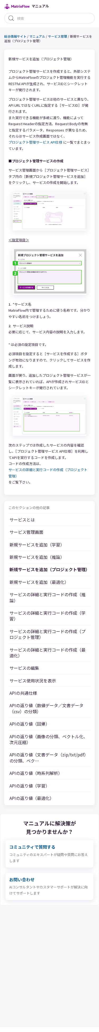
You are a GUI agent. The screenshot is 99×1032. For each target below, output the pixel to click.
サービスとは (22, 519)
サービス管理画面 (26, 532)
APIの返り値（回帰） (30, 724)
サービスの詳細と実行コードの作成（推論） (48, 597)
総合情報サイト (15, 36)
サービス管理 (57, 36)
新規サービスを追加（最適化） (39, 582)
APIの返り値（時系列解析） (36, 773)
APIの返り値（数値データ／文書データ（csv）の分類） (46, 708)
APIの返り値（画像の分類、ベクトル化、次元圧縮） (49, 739)
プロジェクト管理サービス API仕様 (35, 142)
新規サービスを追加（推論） (37, 557)
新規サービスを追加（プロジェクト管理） (49, 569)
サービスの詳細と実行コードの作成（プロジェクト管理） (48, 634)
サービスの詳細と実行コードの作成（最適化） (48, 653)
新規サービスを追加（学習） (37, 544)
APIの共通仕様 (23, 693)
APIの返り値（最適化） (32, 798)
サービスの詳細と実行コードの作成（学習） (48, 616)
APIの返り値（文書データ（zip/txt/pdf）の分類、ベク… (49, 758)
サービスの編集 (24, 668)
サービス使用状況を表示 (33, 680)
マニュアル (37, 36)
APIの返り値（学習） (30, 786)
